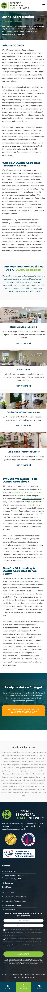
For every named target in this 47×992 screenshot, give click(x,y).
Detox (12, 374)
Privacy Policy (39, 974)
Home (4, 22)
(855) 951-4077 (33, 291)
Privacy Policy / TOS (20, 935)
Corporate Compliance (20, 977)
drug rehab (34, 517)
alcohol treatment (31, 486)
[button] (44, 5)
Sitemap (32, 977)
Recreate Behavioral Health (28, 581)
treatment (10, 276)
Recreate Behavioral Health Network (21, 974)
